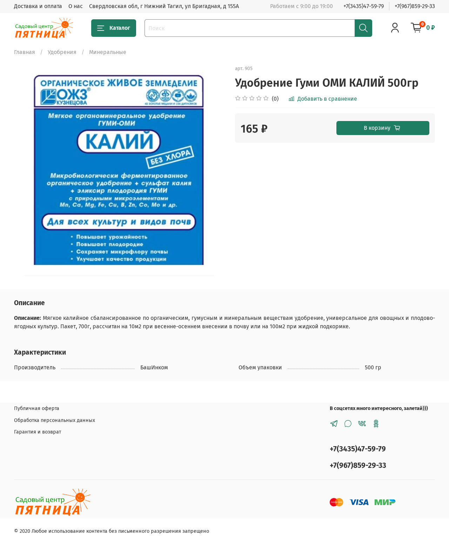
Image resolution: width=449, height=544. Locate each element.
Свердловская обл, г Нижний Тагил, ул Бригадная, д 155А (164, 6)
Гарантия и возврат (37, 432)
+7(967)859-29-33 (415, 6)
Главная (24, 52)
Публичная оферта (36, 408)
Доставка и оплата (38, 6)
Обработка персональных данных (54, 420)
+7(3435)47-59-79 (363, 6)
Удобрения (62, 52)
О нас (75, 6)
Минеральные (107, 52)
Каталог (119, 28)
